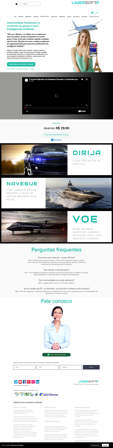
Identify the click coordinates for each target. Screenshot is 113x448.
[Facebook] (24, 382)
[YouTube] (20, 382)
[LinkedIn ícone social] (37, 382)
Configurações (95, 445)
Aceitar (105, 445)
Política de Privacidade (17, 445)
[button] (16, 4)
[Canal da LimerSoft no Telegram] (16, 382)
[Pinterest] (29, 382)
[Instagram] (33, 382)
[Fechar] (111, 445)
